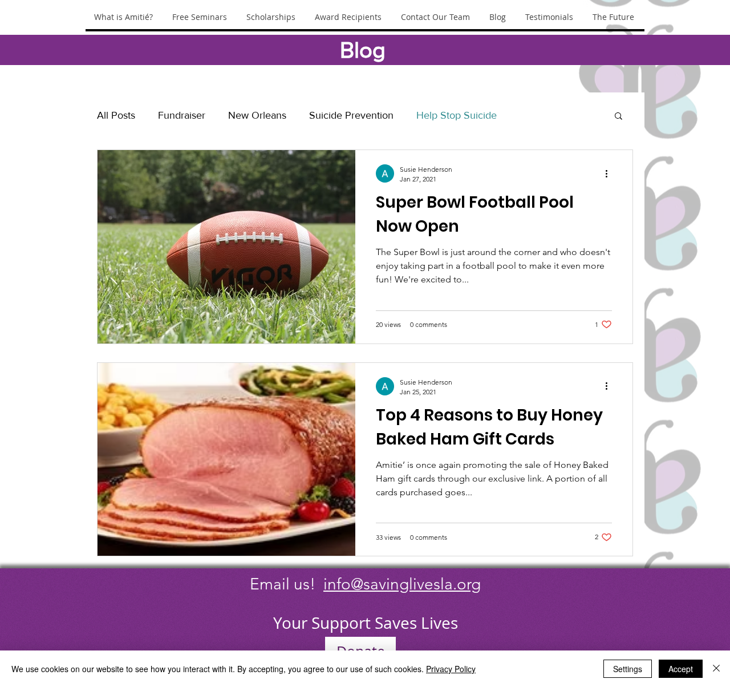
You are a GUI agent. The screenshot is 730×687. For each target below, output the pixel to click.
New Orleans (257, 115)
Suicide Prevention (351, 115)
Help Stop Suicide (456, 115)
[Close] (716, 669)
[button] (618, 117)
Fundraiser (181, 115)
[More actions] (610, 173)
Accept (680, 668)
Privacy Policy (451, 668)
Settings (627, 668)
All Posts (116, 115)
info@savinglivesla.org (402, 584)
